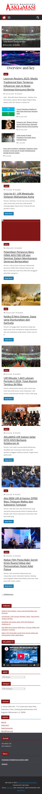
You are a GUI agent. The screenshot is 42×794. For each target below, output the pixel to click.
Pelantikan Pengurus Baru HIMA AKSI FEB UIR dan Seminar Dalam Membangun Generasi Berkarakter (20, 256)
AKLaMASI (19, 94)
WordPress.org (7, 731)
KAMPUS (28, 35)
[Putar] (4, 665)
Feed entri (5, 725)
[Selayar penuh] (38, 665)
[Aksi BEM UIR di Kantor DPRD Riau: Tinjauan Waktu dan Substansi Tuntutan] (21, 476)
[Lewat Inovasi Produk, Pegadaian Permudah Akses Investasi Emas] (8, 139)
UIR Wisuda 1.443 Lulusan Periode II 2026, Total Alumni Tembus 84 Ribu (20, 381)
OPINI (5, 309)
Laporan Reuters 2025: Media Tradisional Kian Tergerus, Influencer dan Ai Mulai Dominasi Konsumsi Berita (20, 84)
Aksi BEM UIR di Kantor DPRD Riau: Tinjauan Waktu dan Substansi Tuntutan (21, 501)
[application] (21, 656)
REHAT (5, 74)
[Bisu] (34, 665)
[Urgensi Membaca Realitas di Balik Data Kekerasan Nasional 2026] (8, 113)
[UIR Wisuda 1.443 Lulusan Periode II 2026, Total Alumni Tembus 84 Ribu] (21, 356)
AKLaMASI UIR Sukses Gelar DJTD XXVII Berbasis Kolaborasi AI (20, 440)
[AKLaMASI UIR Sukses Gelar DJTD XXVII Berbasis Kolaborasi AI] (21, 415)
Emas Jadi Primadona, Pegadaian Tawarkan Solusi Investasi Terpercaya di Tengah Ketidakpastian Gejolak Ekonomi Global (20, 151)
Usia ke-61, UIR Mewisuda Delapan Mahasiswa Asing (19, 195)
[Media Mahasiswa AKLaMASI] (4, 17)
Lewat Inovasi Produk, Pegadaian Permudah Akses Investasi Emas (26, 137)
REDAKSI (4, 764)
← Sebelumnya (7, 594)
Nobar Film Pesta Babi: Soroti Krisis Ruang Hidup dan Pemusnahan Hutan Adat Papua (21, 564)
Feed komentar (7, 728)
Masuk (3, 722)
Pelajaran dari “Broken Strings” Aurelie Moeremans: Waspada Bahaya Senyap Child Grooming (27, 124)
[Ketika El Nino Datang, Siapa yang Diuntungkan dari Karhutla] (21, 295)
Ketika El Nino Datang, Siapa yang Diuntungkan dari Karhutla (20, 319)
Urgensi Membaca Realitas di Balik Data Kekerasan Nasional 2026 (27, 111)
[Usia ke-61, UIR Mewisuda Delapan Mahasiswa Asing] (21, 172)
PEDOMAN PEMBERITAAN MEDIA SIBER (15, 760)
